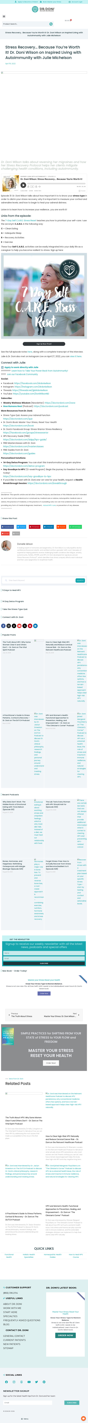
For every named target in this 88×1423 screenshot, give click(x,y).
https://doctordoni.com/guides (19, 453)
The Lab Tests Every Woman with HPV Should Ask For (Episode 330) (58, 804)
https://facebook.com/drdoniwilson (32, 383)
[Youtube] (19, 626)
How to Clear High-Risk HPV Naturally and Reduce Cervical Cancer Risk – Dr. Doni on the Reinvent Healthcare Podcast (59, 646)
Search (80, 580)
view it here (75, 356)
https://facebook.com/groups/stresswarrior (25, 432)
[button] (4, 16)
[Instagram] (8, 626)
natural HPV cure (49, 505)
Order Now (65, 1335)
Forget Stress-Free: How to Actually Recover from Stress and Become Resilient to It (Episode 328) (58, 865)
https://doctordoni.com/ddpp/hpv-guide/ (25, 439)
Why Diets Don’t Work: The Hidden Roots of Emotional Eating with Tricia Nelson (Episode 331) (14, 806)
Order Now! (51, 1063)
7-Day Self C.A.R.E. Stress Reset (20, 220)
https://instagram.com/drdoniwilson (33, 386)
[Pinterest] (30, 626)
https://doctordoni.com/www (60, 402)
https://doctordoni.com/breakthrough (47, 483)
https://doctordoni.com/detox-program (24, 466)
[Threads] (14, 626)
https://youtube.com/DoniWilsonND (31, 393)
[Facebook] (6, 1382)
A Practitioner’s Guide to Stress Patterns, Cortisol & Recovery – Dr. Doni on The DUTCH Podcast (16, 718)
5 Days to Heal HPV (11, 590)
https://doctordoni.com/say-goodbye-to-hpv (27, 476)
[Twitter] (36, 1382)
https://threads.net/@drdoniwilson (30, 390)
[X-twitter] (24, 626)
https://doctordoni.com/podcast (51, 406)
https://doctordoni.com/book (18, 425)
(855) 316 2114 (10, 1293)
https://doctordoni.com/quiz (18, 418)
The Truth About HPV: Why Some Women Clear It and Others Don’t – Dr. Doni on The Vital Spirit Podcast (17, 646)
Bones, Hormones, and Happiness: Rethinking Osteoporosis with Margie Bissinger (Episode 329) (14, 865)
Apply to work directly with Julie (21, 367)
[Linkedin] (35, 626)
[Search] (51, 24)
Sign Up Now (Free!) (44, 344)
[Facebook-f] (3, 626)
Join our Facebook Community (22, 374)
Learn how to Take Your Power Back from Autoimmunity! (40, 370)
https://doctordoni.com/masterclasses (23, 446)
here (30, 351)
